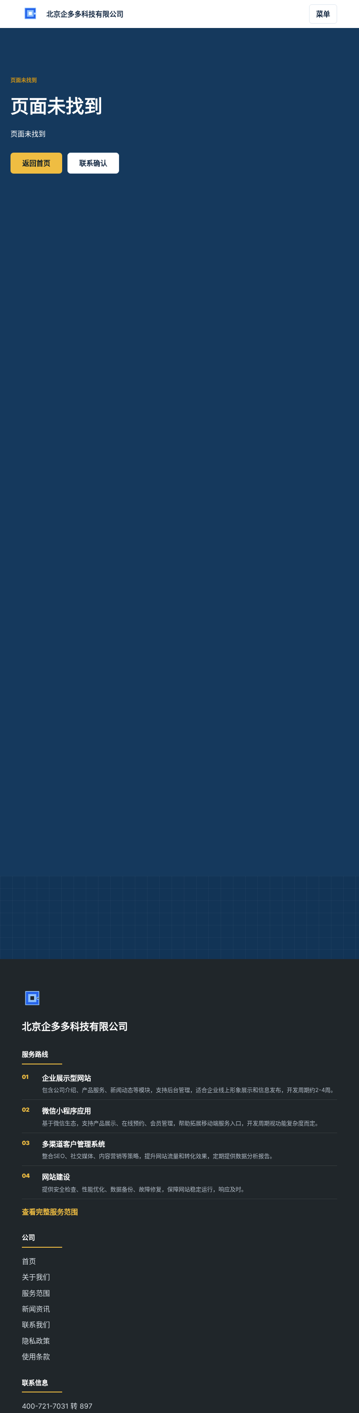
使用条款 (36, 1356)
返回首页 (36, 163)
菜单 (323, 14)
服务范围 (36, 1293)
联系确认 (93, 163)
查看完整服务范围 (50, 1211)
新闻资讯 (36, 1309)
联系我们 (36, 1324)
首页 (29, 1261)
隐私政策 (36, 1340)
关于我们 (36, 1277)
